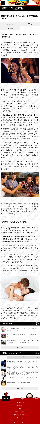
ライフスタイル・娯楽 (3, 357)
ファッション (24, 357)
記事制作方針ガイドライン (20, 414)
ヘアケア (31, 357)
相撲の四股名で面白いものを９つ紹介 (18, 382)
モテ (17, 357)
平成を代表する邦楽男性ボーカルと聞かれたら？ (22, 362)
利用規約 (20, 408)
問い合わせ (20, 417)
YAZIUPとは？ (20, 405)
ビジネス (10, 357)
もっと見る (20, 347)
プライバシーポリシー (20, 411)
